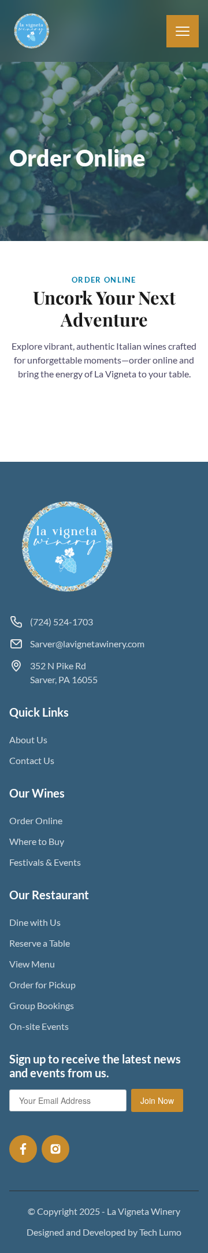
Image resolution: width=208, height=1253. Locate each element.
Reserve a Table (39, 942)
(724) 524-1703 (61, 621)
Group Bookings (41, 1005)
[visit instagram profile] (55, 1149)
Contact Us (31, 760)
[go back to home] (68, 546)
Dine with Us (35, 922)
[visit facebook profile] (23, 1149)
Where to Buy (36, 841)
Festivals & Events (45, 862)
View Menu (32, 963)
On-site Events (39, 1026)
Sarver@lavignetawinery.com (87, 643)
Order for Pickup (42, 984)
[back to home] (32, 31)
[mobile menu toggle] (182, 31)
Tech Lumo (160, 1231)
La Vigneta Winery (143, 1211)
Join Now (157, 1100)
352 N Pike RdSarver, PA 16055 (64, 672)
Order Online (35, 820)
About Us (28, 739)
